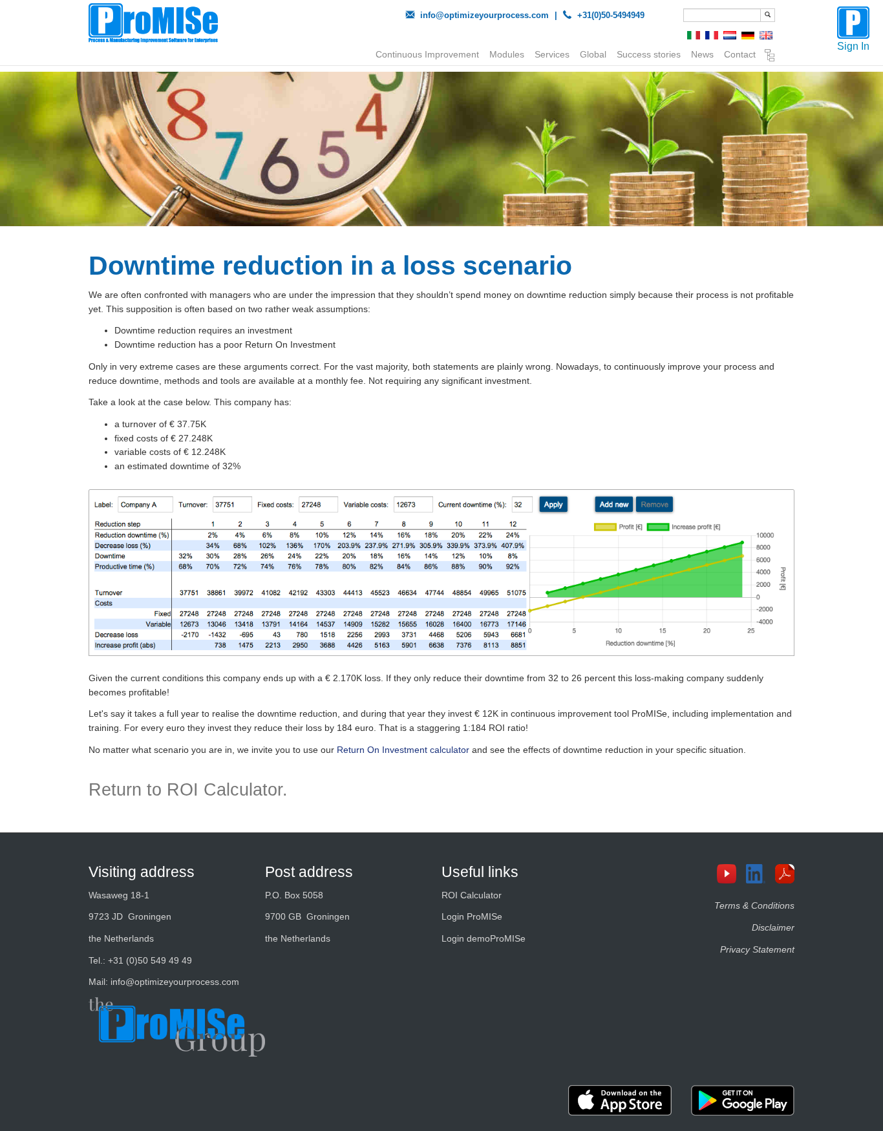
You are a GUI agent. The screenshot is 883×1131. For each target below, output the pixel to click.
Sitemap (770, 57)
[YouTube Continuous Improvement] (731, 873)
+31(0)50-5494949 (610, 15)
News (702, 54)
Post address (309, 871)
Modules (506, 54)
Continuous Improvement (427, 54)
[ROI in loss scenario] (442, 572)
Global (593, 54)
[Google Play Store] (742, 1100)
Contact (740, 54)
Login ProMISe (472, 916)
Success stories (649, 54)
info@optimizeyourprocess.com (484, 15)
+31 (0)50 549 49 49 (150, 960)
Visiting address (142, 871)
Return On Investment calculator (403, 750)
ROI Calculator (472, 895)
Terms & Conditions (754, 905)
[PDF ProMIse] (789, 873)
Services (552, 54)
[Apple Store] (620, 1100)
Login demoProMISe (484, 938)
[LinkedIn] (760, 873)
